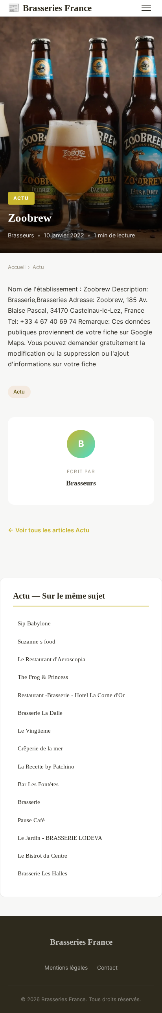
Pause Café (31, 820)
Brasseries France (50, 8)
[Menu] (146, 8)
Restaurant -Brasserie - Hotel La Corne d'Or (71, 695)
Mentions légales (66, 967)
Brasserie (29, 801)
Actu (21, 198)
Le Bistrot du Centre (42, 855)
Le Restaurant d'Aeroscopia (51, 659)
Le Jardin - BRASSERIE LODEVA (60, 837)
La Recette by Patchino (46, 766)
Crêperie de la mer (40, 748)
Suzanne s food (36, 641)
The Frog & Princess (43, 676)
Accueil (17, 267)
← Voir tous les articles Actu (48, 530)
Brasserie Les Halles (42, 873)
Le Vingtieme (34, 730)
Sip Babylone (34, 623)
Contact (107, 967)
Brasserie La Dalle (40, 712)
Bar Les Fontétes (38, 784)
